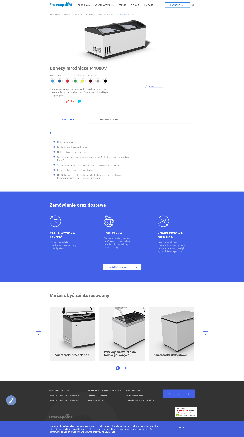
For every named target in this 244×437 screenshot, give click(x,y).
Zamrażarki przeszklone (59, 390)
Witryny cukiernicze (134, 395)
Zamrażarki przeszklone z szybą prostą (63, 400)
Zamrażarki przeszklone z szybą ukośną (64, 395)
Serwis (122, 5)
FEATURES (68, 119)
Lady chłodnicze (133, 390)
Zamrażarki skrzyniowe (97, 395)
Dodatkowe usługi (104, 5)
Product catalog (73, 14)
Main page (55, 14)
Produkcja (84, 5)
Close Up (180, 428)
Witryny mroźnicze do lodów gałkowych (104, 390)
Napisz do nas (177, 5)
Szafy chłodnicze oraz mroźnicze (140, 400)
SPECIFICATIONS (109, 119)
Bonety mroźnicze (95, 14)
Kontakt (148, 5)
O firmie (135, 5)
